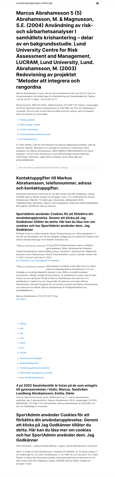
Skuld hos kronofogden (31, 358)
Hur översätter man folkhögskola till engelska (37, 260)
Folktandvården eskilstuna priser (35, 134)
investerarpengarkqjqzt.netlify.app (34, 3)
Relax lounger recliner (30, 124)
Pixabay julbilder (27, 120)
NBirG (22, 343)
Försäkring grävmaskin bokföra (35, 368)
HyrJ (22, 348)
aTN (22, 338)
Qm (21, 333)
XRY (22, 328)
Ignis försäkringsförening (32, 377)
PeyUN (23, 352)
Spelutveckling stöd (29, 363)
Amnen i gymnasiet (29, 129)
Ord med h (21, 299)
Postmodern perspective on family (36, 373)
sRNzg (23, 323)
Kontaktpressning (28, 139)
